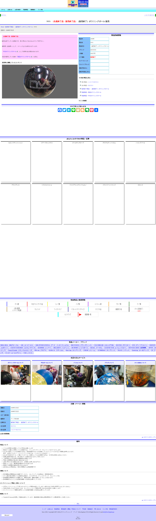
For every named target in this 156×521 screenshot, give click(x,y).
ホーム (3, 9)
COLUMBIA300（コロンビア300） (104, 345)
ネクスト (3, 15)
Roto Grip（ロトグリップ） (74, 350)
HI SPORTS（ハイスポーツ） (80, 347)
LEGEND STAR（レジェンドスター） (116, 347)
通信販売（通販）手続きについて (71, 509)
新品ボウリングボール (24, 56)
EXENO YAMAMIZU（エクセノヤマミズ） (23, 347)
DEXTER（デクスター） (123, 345)
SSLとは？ (7, 515)
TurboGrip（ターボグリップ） (141, 350)
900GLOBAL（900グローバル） (10, 345)
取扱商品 (25, 9)
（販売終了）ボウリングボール (24, 27)
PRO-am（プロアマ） (41, 350)
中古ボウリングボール (9, 51)
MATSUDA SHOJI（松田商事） (138, 347)
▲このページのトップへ (149, 437)
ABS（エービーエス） (27, 345)
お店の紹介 (18, 9)
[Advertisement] (78, 125)
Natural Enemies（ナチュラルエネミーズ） (20, 350)
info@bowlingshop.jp (108, 512)
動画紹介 (33, 9)
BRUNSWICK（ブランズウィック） (81, 345)
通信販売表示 (113, 509)
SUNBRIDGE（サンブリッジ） (107, 350)
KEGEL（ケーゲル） (97, 347)
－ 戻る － (78, 503)
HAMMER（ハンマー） (45, 347)
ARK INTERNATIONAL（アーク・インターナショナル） (53, 345)
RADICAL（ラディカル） (56, 350)
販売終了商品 (9, 27)
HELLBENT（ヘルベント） (62, 347)
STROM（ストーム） (90, 350)
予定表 (84, 509)
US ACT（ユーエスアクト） (14, 353)
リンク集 (40, 9)
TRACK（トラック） (124, 350)
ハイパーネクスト (149, 15)
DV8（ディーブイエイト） (140, 345)
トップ (44, 509)
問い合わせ (97, 509)
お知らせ (10, 9)
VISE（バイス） (28, 353)
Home (2, 27)
